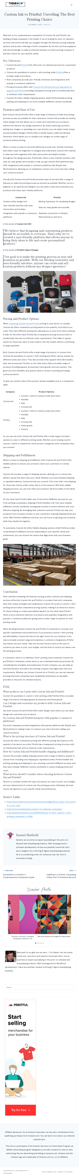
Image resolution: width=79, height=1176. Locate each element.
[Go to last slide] (11, 918)
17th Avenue (68, 1172)
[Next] (67, 918)
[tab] (35, 943)
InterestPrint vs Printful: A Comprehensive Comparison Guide (18, 874)
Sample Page (8, 1173)
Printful (47, 24)
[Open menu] (71, 4)
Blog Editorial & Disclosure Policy (16, 1170)
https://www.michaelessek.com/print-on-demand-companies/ (34, 809)
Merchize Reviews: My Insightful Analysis (52, 936)
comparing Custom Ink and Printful (24, 323)
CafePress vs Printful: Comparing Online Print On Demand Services (61, 874)
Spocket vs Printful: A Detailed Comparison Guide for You (23, 937)
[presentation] (23, 914)
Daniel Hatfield (27, 835)
